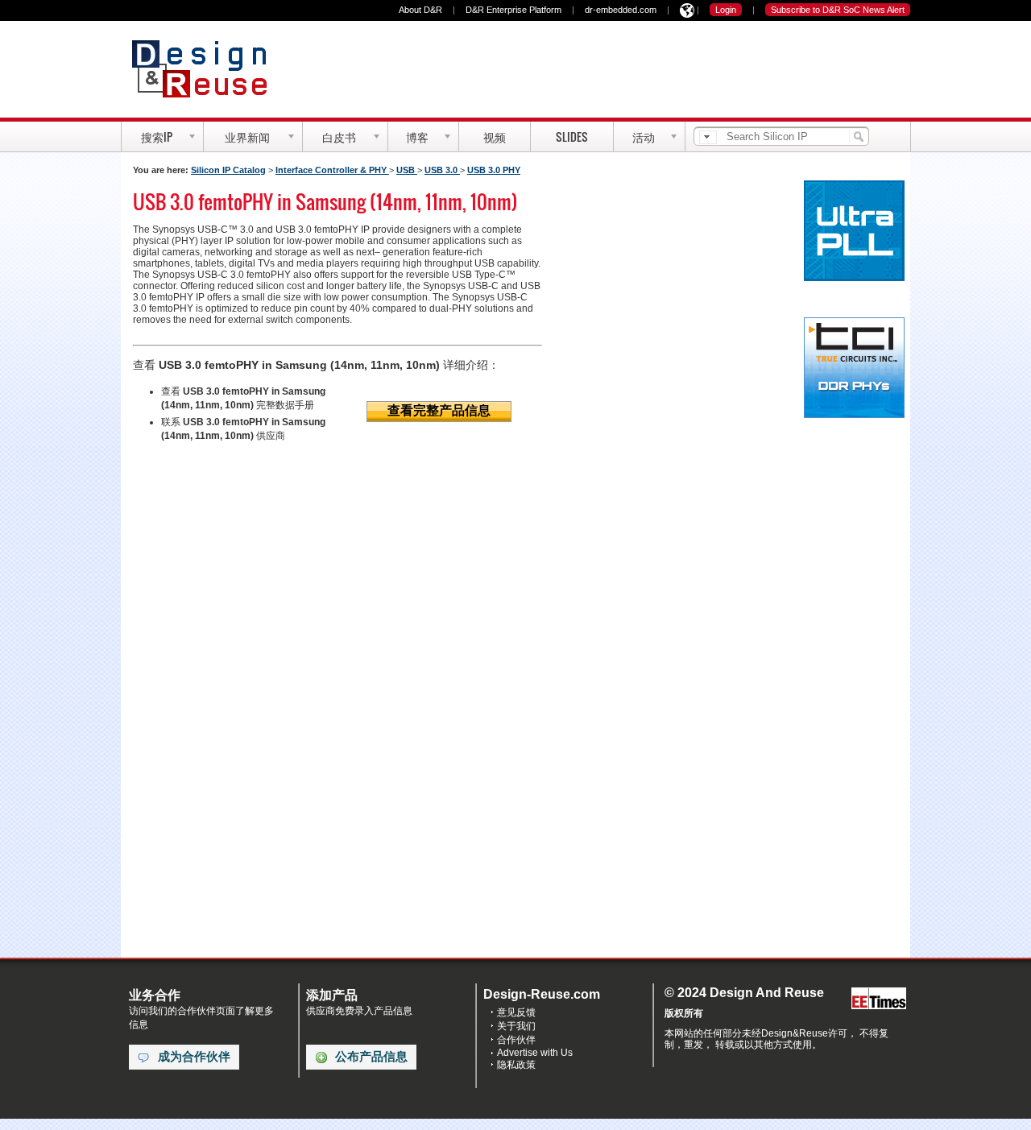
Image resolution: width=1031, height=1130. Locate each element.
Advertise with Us (535, 1052)
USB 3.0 (442, 170)
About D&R (420, 9)
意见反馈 (516, 1012)
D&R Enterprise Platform (513, 9)
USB (406, 170)
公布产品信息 (371, 1056)
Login (725, 9)
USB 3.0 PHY (493, 170)
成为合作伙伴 (194, 1056)
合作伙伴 (516, 1039)
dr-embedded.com (620, 9)
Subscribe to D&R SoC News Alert (838, 9)
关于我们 (516, 1026)
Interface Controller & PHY (332, 170)
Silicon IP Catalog (228, 170)
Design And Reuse (207, 68)
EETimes (878, 999)
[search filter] (708, 137)
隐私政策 (516, 1064)
